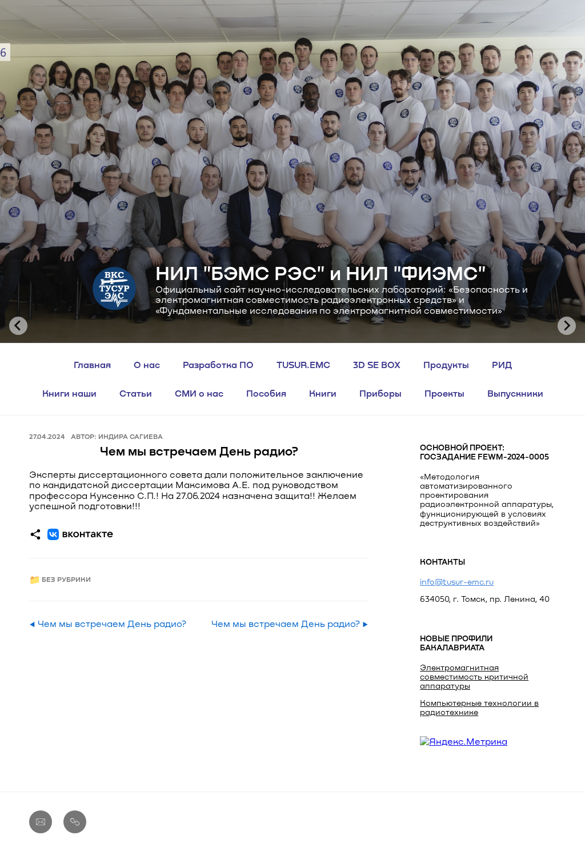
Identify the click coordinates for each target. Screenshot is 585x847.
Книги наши (69, 392)
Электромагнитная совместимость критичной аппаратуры (474, 676)
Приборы (380, 392)
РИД (502, 364)
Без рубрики (66, 579)
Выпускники (515, 392)
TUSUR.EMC (303, 364)
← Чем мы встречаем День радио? (107, 623)
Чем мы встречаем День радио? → (289, 623)
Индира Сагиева (130, 436)
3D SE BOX (376, 364)
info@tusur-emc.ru (457, 581)
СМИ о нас (199, 392)
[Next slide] (567, 326)
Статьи (135, 392)
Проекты (444, 392)
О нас (147, 364)
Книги (322, 392)
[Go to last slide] (18, 326)
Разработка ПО (218, 364)
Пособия (266, 392)
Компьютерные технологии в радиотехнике (479, 707)
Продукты (446, 364)
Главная (92, 364)
